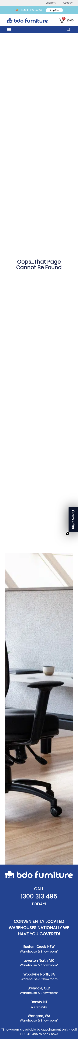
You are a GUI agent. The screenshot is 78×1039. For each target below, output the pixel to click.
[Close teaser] (67, 533)
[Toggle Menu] (9, 29)
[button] (73, 519)
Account (68, 3)
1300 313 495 (39, 896)
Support (50, 3)
